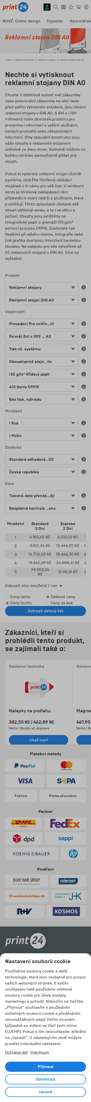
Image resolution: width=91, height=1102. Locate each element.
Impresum (39, 1052)
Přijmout (45, 1066)
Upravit (45, 1091)
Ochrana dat (16, 1052)
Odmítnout (45, 1079)
